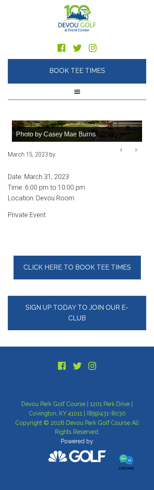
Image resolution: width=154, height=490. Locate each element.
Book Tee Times (77, 71)
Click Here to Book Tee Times (77, 267)
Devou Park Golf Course (77, 18)
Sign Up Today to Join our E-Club (77, 313)
